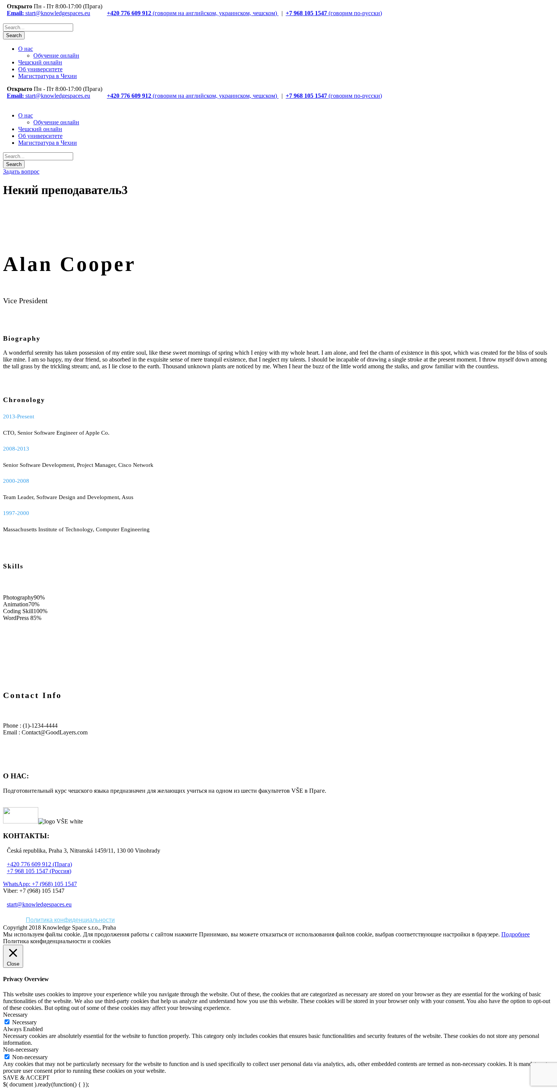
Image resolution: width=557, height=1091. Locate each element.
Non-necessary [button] (21, 1049)
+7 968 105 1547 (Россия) (39, 871)
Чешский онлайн (40, 62)
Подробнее (515, 934)
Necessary (24, 1022)
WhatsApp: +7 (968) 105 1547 (40, 884)
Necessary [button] (15, 1014)
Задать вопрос (21, 171)
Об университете (40, 69)
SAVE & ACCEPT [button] (26, 1077)
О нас (25, 48)
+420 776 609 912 (129, 13)
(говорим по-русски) (354, 13)
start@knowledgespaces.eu (48, 13)
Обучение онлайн (56, 55)
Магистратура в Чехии (47, 76)
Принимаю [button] (213, 934)
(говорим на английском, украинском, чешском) (214, 13)
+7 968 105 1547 (306, 13)
